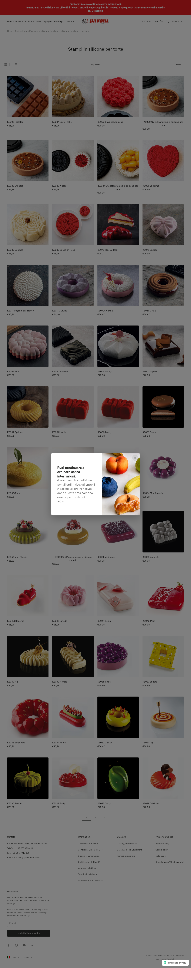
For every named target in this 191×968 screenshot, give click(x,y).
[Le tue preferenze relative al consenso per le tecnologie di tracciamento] (175, 963)
